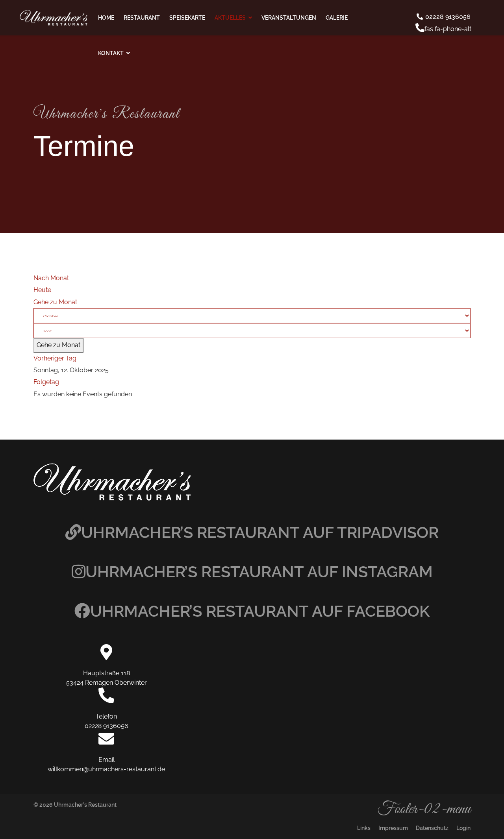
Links (364, 828)
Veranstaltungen (288, 18)
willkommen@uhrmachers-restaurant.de (106, 769)
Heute (42, 290)
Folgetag (46, 382)
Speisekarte (187, 18)
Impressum (393, 828)
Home (106, 18)
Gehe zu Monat (55, 302)
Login (463, 828)
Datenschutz (432, 828)
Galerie (337, 18)
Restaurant (142, 18)
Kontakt (111, 53)
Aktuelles (230, 18)
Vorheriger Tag (54, 358)
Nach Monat (51, 278)
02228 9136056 (447, 16)
